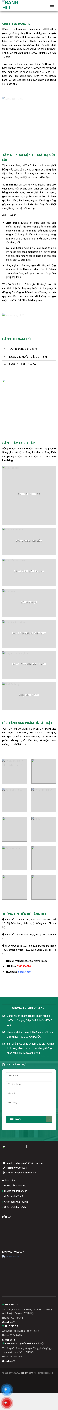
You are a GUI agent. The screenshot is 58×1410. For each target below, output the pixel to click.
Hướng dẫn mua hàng (15, 1185)
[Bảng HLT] (17, 5)
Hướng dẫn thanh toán (15, 1191)
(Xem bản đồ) (9, 1322)
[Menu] (52, 5)
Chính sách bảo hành (15, 1207)
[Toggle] (5, 349)
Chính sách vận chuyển (16, 1201)
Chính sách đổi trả (13, 1196)
